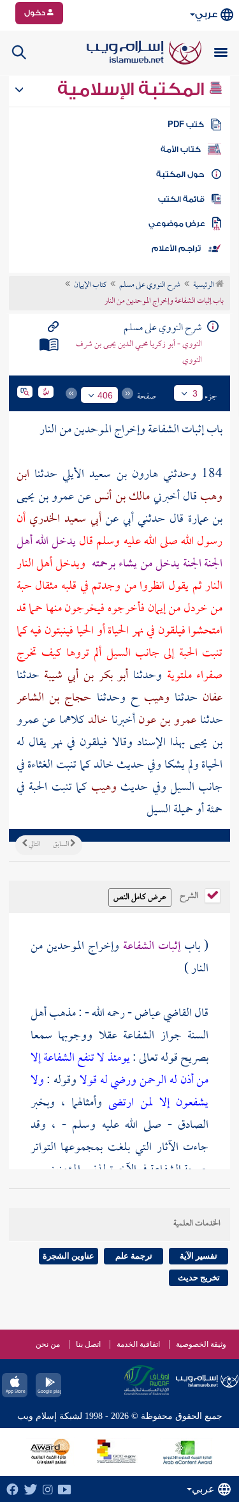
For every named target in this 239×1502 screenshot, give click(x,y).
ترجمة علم (133, 1256)
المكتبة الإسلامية (132, 89)
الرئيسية (204, 285)
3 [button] (195, 393)
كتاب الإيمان (90, 285)
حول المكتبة (180, 174)
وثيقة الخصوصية (201, 1344)
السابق (61, 845)
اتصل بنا (88, 1344)
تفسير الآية (198, 1256)
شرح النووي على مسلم (149, 285)
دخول (35, 12)
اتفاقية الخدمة (138, 1344)
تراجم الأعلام (176, 248)
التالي (33, 845)
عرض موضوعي (176, 223)
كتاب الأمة (181, 149)
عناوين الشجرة (68, 1256)
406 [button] (105, 395)
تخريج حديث (199, 1277)
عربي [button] (206, 14)
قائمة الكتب (181, 199)
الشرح (190, 894)
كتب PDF (186, 124)
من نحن (48, 1344)
